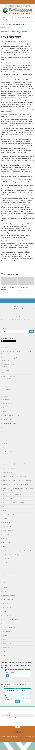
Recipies (5, 567)
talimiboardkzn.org (8, 599)
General (5, 456)
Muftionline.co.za (7, 547)
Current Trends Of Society (10, 424)
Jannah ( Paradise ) (8, 531)
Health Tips (6, 506)
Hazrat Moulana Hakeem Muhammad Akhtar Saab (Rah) (18, 480)
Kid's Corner (6, 535)
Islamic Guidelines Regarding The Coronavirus (15, 358)
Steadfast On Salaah (8, 370)
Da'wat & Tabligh (7, 428)
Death (4, 432)
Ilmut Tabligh (6, 523)
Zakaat (4, 655)
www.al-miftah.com (8, 643)
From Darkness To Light (9, 376)
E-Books (5, 444)
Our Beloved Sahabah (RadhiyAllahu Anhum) (15, 555)
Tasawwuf (5, 603)
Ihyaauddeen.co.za (8, 518)
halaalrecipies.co (7, 472)
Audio (4, 411)
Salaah (4, 571)
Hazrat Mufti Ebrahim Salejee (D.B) (12, 494)
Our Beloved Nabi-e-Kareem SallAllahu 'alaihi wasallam (18, 551)
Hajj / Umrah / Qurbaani (9, 468)
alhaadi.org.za (6, 399)
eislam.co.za (6, 448)
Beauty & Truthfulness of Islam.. (11, 17)
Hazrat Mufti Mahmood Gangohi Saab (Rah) (14, 498)
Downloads (6, 436)
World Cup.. (6, 639)
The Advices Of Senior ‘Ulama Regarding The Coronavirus (18, 351)
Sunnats (5, 591)
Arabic (4, 407)
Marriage (5, 539)
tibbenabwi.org (7, 607)
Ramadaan (6, 563)
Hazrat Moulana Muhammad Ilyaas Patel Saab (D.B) (17, 484)
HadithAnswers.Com (8, 460)
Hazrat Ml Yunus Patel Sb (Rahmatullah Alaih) (15, 476)
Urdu (4, 623)
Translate (14, 718)
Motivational (6, 543)
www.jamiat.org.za (8, 647)
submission (11, 102)
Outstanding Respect (8, 364)
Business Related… (8, 420)
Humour (5, 510)
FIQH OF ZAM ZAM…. (23, 287)
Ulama (4, 611)
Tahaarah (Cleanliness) (9, 595)
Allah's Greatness (7, 403)
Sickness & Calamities (8, 575)
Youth (4, 651)
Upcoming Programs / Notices (11, 619)
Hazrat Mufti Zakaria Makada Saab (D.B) (13, 502)
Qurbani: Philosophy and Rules (15, 31)
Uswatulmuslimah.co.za (9, 627)
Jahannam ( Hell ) (7, 527)
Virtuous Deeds (7, 631)
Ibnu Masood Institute (9, 514)
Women (5, 635)
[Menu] (33, 2)
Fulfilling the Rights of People (11, 452)
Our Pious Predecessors (9, 559)
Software (5, 583)
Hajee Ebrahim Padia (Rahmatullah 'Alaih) (14, 464)
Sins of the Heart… (8, 579)
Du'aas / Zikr (6, 440)
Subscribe (5, 587)
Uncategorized (7, 615)
